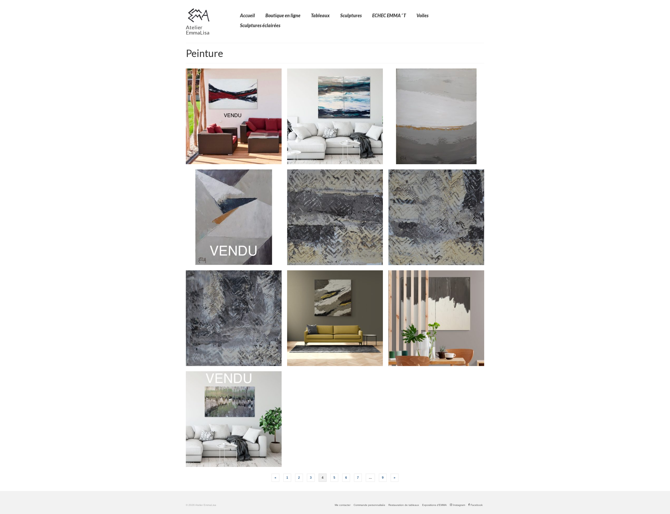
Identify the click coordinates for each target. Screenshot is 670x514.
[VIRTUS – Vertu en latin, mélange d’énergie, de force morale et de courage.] (234, 116)
